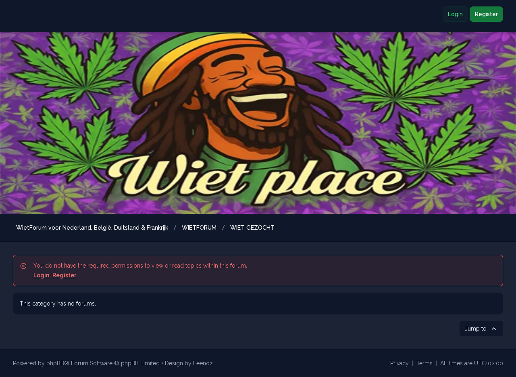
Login (41, 275)
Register (64, 275)
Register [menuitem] (486, 14)
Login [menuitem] (455, 14)
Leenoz (203, 363)
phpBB (55, 363)
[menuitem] (399, 363)
